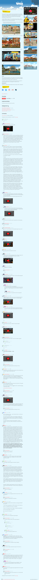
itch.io (3, 579)
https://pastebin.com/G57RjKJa (7, 388)
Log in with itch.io (4, 115)
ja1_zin (5, 501)
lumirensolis (6, 492)
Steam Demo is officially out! (6, 108)
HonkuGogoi (6, 514)
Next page (16, 117)
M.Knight (6, 382)
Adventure (35, 579)
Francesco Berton (8, 364)
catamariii (7, 306)
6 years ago (8, 465)
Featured (33, 579)
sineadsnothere (6, 534)
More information (4, 93)
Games (31, 579)
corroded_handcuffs (7, 223)
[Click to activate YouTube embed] (8, 128)
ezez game (6, 326)
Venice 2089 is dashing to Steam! (6, 109)
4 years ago (8, 145)
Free (36, 579)
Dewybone (6, 322)
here (15, 9)
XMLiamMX (6, 395)
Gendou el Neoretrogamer (7, 123)
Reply (3, 121)
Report (12, 579)
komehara (6, 145)
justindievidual (6, 192)
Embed (14, 579)
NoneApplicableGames (7, 337)
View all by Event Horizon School (7, 579)
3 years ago (9, 119)
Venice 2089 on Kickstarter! (6, 107)
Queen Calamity (6, 274)
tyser (5, 412)
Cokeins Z (6, 566)
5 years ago (9, 274)
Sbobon (5, 249)
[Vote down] (2, 120)
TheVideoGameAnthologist (7, 227)
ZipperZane (6, 465)
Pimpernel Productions (7, 374)
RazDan (5, 425)
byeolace (5, 545)
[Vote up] (2, 119)
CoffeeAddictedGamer (7, 354)
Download (4, 98)
